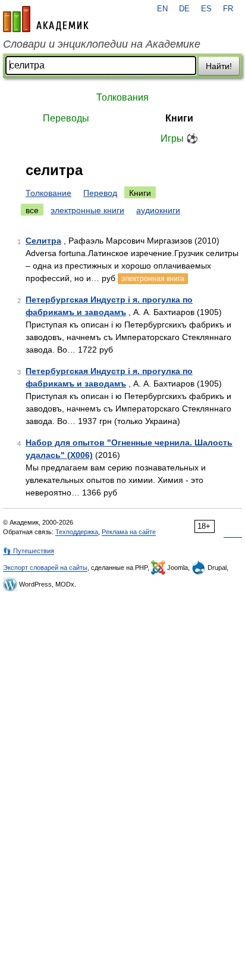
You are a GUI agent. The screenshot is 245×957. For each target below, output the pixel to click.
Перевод (100, 193)
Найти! (219, 66)
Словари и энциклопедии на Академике (101, 44)
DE (184, 9)
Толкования (122, 97)
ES (206, 9)
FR (228, 9)
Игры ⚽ (179, 138)
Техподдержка (76, 531)
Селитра (43, 240)
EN (162, 9)
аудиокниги (158, 210)
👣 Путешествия (28, 550)
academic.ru (46, 19)
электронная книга (152, 279)
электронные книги (87, 210)
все (32, 210)
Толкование (48, 193)
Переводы (66, 118)
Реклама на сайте (129, 531)
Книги (179, 118)
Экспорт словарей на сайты (45, 567)
